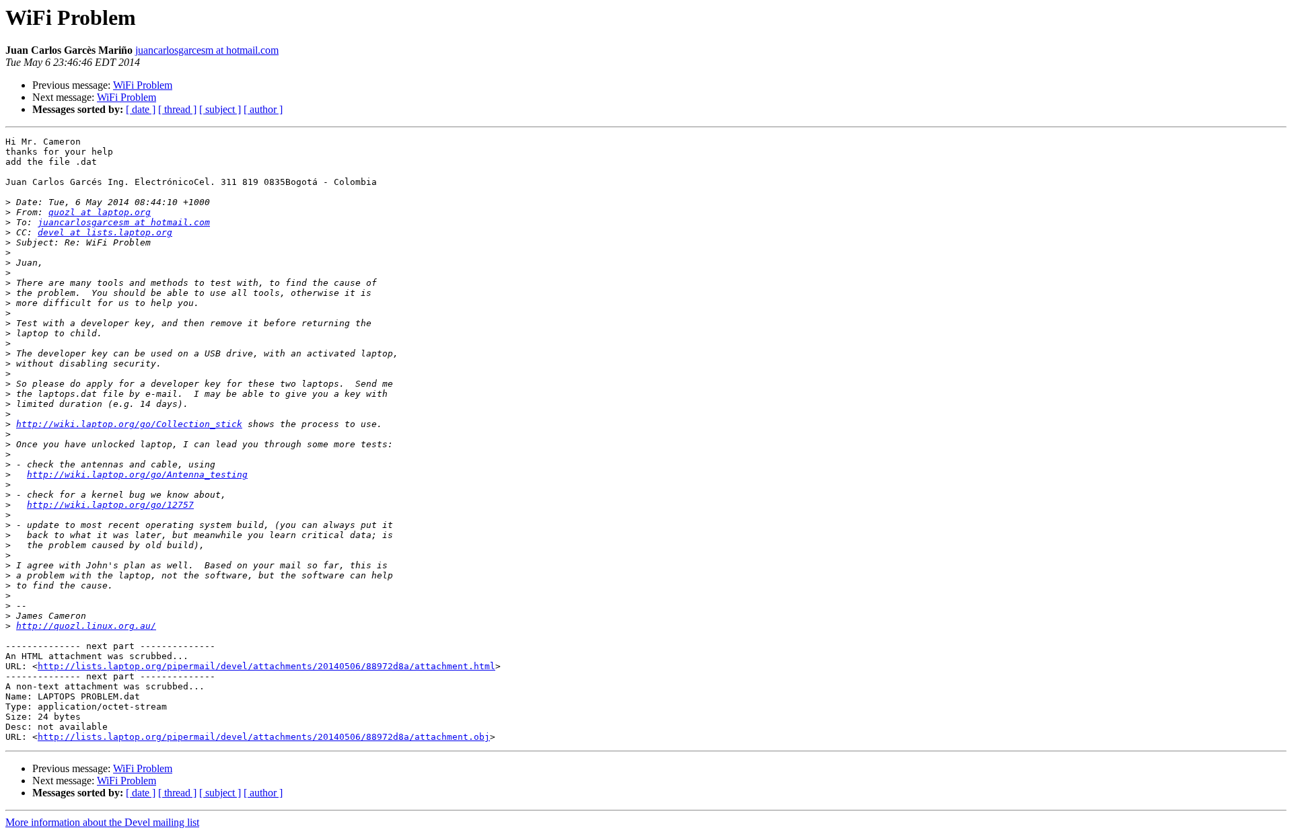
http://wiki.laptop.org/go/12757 (110, 505)
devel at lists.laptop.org (105, 232)
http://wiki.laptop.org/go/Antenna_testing (137, 474)
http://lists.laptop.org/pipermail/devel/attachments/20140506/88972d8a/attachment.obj (264, 737)
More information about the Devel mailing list (102, 822)
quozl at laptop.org (99, 212)
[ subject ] (220, 109)
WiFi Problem (142, 85)
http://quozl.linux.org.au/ (86, 626)
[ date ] (140, 109)
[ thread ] (177, 109)
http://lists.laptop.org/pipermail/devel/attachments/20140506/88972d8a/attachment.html (266, 666)
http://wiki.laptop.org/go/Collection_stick (129, 424)
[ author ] (263, 109)
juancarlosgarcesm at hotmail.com (207, 50)
